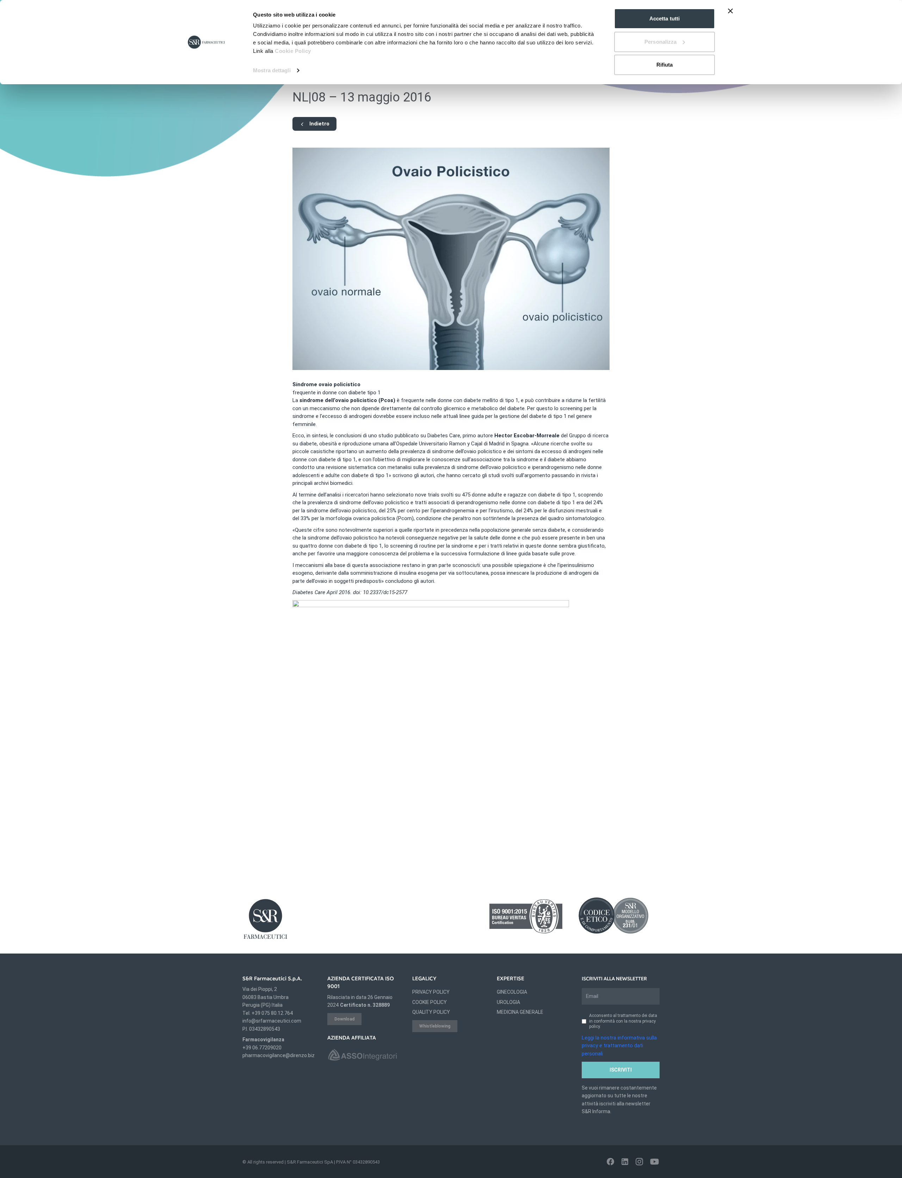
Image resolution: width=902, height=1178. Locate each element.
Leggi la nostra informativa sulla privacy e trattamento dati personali (619, 1046)
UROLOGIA (508, 1002)
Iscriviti (621, 1070)
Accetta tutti (664, 18)
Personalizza (660, 42)
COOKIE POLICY (429, 1002)
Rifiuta (664, 65)
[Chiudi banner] (730, 10)
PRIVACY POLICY (431, 992)
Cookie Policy (293, 51)
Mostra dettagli (272, 70)
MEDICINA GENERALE (520, 1012)
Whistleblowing (434, 1026)
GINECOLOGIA (512, 992)
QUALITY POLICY (431, 1012)
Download (344, 1019)
